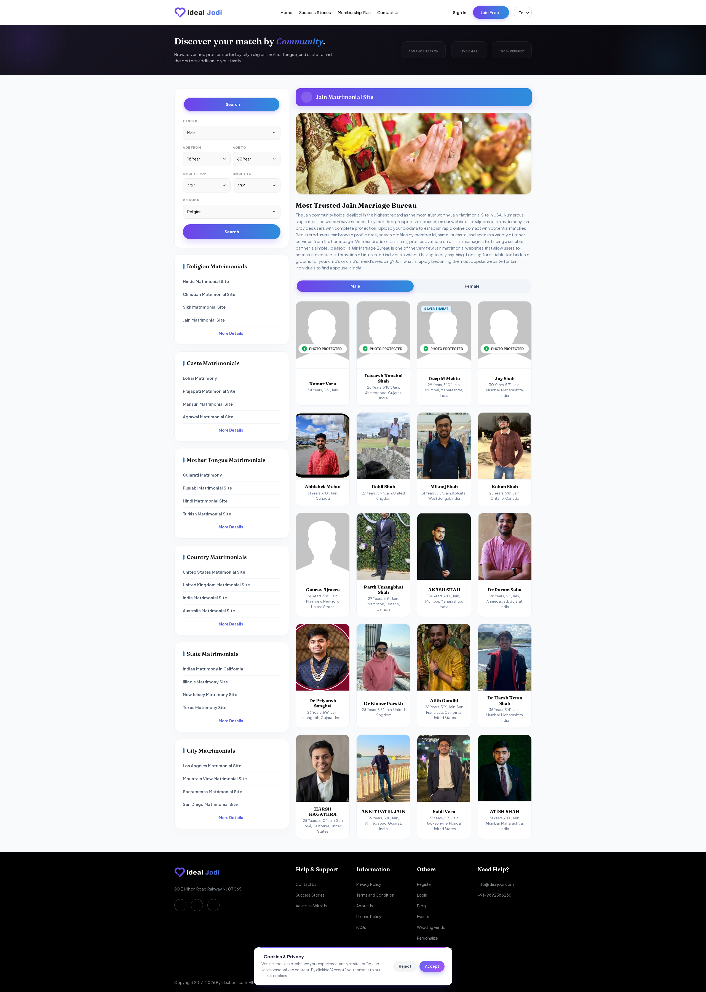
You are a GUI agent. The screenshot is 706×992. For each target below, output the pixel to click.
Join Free (490, 12)
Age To (239, 147)
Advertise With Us (311, 905)
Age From (192, 147)
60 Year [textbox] (244, 158)
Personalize (427, 937)
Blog (421, 905)
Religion (191, 200)
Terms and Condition (375, 894)
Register (424, 884)
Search (233, 104)
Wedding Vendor (432, 927)
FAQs (361, 927)
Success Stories (315, 12)
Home (286, 12)
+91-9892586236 (494, 894)
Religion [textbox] (194, 211)
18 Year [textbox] (193, 158)
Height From (195, 173)
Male (355, 286)
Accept (432, 966)
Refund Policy (368, 916)
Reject (405, 966)
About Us (364, 905)
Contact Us (388, 12)
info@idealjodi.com (496, 884)
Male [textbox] (191, 132)
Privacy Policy (368, 884)
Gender (190, 121)
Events (423, 916)
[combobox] (231, 133)
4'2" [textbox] (191, 185)
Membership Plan (354, 12)
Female (472, 286)
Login (422, 894)
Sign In (459, 12)
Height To (242, 173)
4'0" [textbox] (241, 185)
